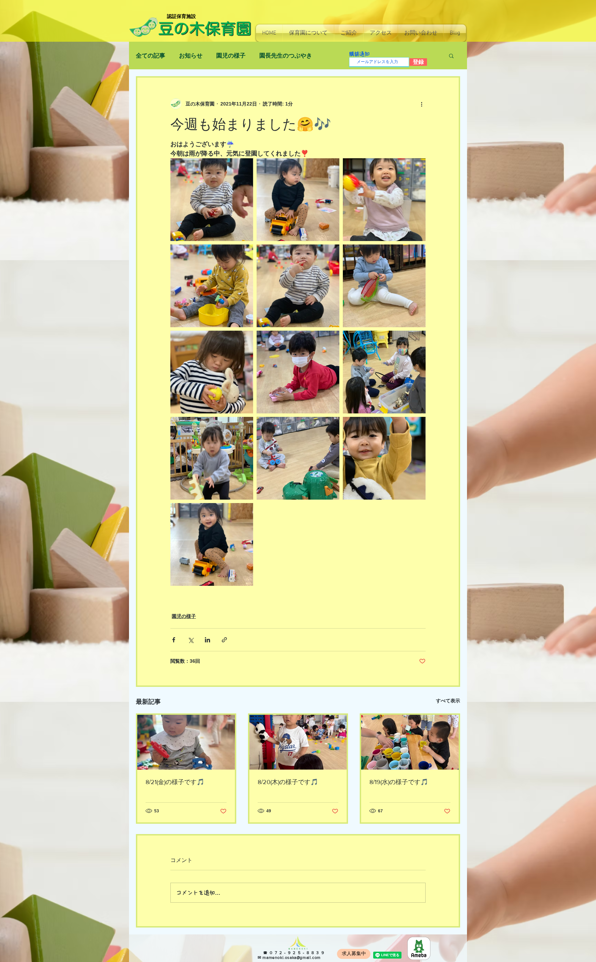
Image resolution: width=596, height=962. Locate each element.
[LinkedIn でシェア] (207, 640)
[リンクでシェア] (224, 640)
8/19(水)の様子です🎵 (398, 782)
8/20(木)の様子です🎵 (288, 782)
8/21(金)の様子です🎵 (175, 782)
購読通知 (359, 54)
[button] (308, 33)
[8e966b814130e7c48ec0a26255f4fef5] (419, 948)
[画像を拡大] (211, 199)
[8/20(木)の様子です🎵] (298, 742)
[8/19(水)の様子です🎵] (410, 742)
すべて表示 (448, 700)
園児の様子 (231, 55)
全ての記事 (150, 55)
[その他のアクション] (421, 104)
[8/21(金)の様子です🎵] (186, 742)
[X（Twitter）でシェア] (190, 640)
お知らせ (190, 55)
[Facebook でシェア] (173, 640)
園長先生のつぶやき (285, 55)
